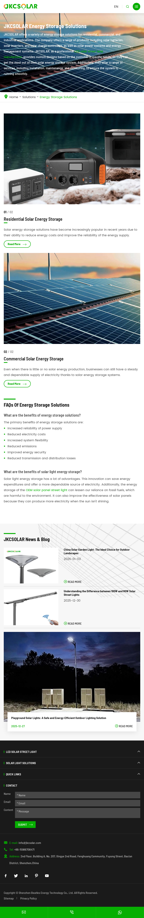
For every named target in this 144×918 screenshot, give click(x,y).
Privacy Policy (28, 898)
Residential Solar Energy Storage (33, 219)
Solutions (29, 97)
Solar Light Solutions (21, 763)
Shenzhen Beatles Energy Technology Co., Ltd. (46, 892)
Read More (17, 244)
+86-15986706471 (24, 849)
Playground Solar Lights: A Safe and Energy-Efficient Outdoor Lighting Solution (58, 717)
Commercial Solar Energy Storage (34, 358)
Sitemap (9, 898)
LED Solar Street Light (21, 751)
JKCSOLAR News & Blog (27, 539)
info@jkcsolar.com (30, 842)
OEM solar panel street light (46, 490)
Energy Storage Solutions (58, 97)
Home (13, 97)
